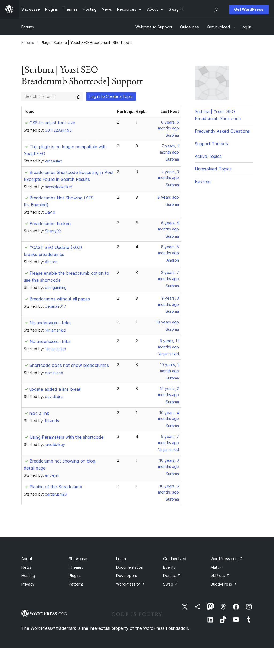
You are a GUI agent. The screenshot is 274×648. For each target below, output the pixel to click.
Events (169, 567)
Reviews (203, 181)
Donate (172, 575)
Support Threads (211, 143)
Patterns (76, 584)
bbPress (220, 575)
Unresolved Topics (213, 169)
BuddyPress (224, 584)
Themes (76, 567)
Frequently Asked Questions (222, 131)
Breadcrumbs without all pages (59, 298)
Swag (170, 584)
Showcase (78, 558)
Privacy (28, 584)
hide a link (39, 413)
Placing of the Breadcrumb (55, 486)
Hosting (28, 575)
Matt (217, 567)
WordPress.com (227, 558)
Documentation (129, 567)
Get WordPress (249, 9)
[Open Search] (216, 9)
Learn (121, 558)
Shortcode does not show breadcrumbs (69, 365)
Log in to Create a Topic (111, 96)
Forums (27, 27)
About (26, 558)
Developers (126, 575)
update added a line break (55, 389)
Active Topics (208, 156)
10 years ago (167, 322)
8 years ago (168, 197)
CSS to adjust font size (52, 122)
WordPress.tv (130, 584)
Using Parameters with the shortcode (66, 437)
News (26, 567)
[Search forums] (78, 96)
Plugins (75, 575)
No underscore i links (50, 322)
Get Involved (174, 558)
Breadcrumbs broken (50, 223)
